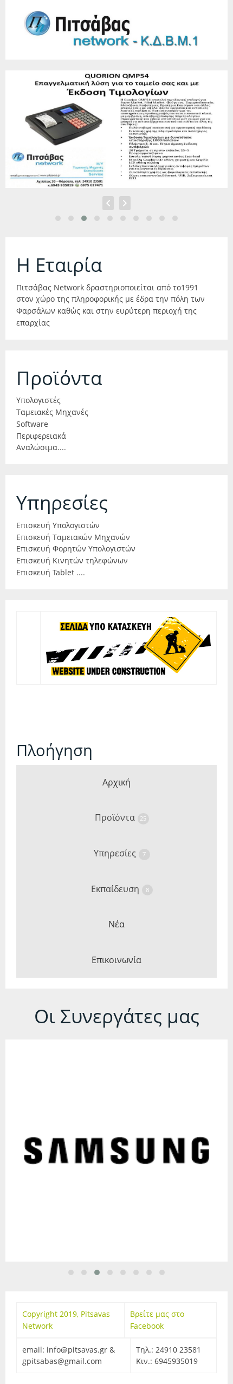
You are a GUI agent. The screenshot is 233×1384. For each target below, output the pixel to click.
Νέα (116, 924)
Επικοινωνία (116, 960)
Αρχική (116, 782)
